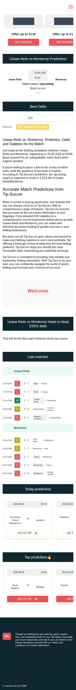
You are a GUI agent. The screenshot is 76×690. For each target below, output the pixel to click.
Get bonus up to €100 (32, 127)
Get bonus (23, 42)
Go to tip (25, 533)
